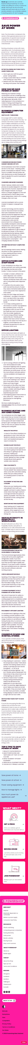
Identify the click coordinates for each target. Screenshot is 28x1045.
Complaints (6, 1021)
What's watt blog (9, 927)
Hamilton (6, 979)
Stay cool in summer (10, 943)
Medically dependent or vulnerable (11, 914)
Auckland (6, 976)
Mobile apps (7, 953)
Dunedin (6, 987)
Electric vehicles (8, 938)
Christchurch (8, 984)
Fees (3, 1017)
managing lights (6, 405)
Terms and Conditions (10, 966)
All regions (7, 974)
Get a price (9, 824)
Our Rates (5, 1030)
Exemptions (6, 1014)
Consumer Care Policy (10, 920)
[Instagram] (7, 992)
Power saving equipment (12, 785)
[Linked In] (9, 992)
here (7, 630)
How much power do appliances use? (10, 795)
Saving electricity (9, 933)
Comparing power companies (13, 930)
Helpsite (6, 910)
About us (6, 951)
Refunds (4, 1011)
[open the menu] (25, 18)
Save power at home (10, 775)
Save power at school (10, 780)
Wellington (7, 982)
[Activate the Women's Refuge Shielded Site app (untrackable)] (3, 1006)
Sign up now (7, 964)
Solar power (7, 935)
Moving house (10, 849)
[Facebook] (4, 992)
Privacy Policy (6, 1024)
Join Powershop (12, 876)
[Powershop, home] (10, 18)
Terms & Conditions (8, 1027)
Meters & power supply (10, 917)
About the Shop (8, 961)
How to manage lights (10, 790)
